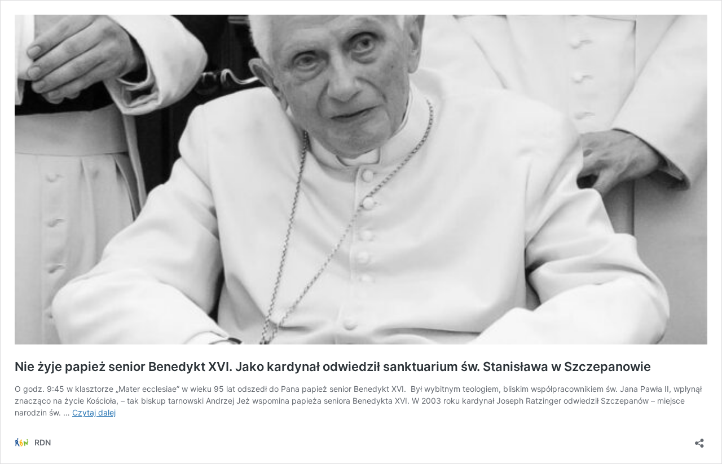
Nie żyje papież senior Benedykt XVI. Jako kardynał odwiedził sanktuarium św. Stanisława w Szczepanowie (333, 366)
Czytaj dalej (94, 412)
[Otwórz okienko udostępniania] (699, 439)
